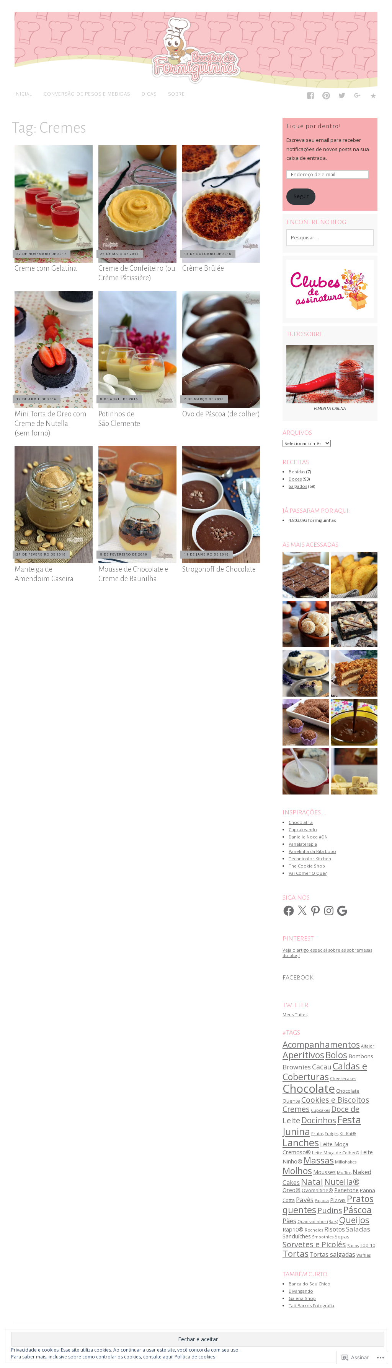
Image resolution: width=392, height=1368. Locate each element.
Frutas (317, 1133)
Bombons (360, 1056)
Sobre (176, 94)
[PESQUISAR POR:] (330, 237)
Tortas (296, 1253)
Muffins (344, 1172)
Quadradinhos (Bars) (317, 1221)
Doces (295, 479)
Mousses (324, 1172)
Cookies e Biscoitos (335, 1100)
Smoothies (322, 1237)
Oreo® (292, 1190)
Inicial (23, 94)
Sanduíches (297, 1236)
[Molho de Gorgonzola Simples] (306, 772)
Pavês (305, 1199)
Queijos (354, 1220)
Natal (312, 1182)
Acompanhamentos (321, 1044)
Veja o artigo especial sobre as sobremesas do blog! (327, 952)
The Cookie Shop (307, 866)
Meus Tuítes (295, 1014)
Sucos (353, 1245)
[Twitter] (342, 97)
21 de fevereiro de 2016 (41, 554)
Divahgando (301, 1291)
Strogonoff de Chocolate (219, 569)
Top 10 (367, 1245)
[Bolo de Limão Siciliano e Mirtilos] (306, 673)
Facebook (298, 977)
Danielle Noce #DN (308, 837)
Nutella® (341, 1181)
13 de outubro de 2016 (208, 254)
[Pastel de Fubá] (354, 575)
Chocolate (309, 1088)
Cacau (322, 1066)
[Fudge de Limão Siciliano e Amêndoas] (354, 772)
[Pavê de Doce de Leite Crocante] (354, 673)
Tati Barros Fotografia (311, 1305)
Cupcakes (320, 1110)
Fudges (331, 1133)
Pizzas (338, 1200)
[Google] (342, 911)
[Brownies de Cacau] (306, 575)
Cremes (296, 1109)
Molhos (297, 1171)
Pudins (329, 1210)
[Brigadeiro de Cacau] (306, 722)
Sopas (342, 1236)
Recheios (314, 1230)
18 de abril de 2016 (36, 399)
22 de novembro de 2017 (41, 254)
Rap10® (293, 1229)
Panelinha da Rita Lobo (312, 851)
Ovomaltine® (317, 1190)
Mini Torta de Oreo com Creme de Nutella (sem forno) (51, 423)
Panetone (346, 1190)
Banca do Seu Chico (309, 1284)
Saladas (358, 1229)
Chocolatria (301, 822)
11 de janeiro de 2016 (206, 554)
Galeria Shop (302, 1298)
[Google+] (358, 97)
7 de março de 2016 (204, 399)
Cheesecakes (343, 1078)
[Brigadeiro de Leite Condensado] (306, 624)
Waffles (363, 1255)
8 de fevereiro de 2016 (123, 554)
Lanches (301, 1142)
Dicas (149, 94)
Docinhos (318, 1120)
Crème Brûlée (203, 268)
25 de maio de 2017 (119, 254)
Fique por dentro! (313, 126)
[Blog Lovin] (373, 97)
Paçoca (322, 1200)
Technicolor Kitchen (310, 858)
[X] (302, 911)
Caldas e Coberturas (325, 1071)
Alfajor (367, 1046)
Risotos (334, 1229)
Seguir (301, 196)
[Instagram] (329, 911)
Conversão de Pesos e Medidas (87, 94)
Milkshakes (345, 1162)
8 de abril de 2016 (119, 399)
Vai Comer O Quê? (308, 873)
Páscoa (357, 1210)
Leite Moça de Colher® (335, 1152)
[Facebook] (311, 97)
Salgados (298, 486)
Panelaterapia (303, 844)
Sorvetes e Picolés (314, 1244)
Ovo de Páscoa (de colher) (221, 414)
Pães (289, 1221)
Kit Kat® (348, 1133)
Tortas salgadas (332, 1254)
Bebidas (297, 471)
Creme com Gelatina (46, 268)
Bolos (336, 1055)
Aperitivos (303, 1055)
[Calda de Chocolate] (354, 722)
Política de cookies (195, 1356)
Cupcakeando (303, 829)
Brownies (297, 1067)
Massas (319, 1160)
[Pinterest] (326, 97)
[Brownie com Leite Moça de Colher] (354, 624)
